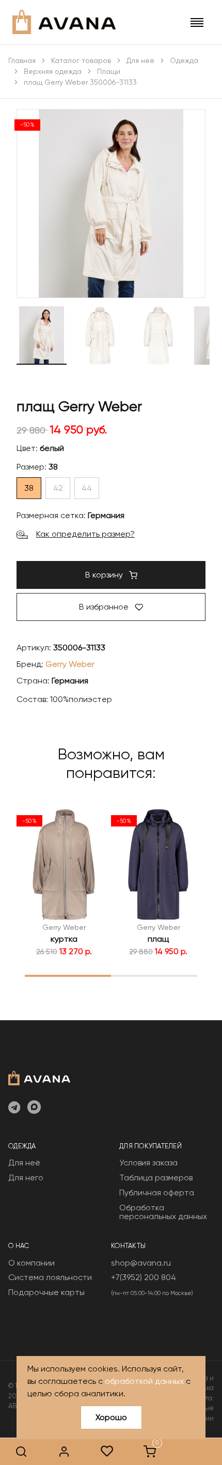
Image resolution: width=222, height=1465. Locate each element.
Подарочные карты (46, 1292)
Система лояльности (50, 1277)
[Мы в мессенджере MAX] (34, 1108)
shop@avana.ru (141, 1263)
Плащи (108, 71)
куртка (64, 939)
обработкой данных (144, 1381)
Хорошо (111, 1417)
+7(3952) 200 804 (143, 1277)
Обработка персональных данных (163, 1212)
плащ (158, 939)
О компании (31, 1263)
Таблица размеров (156, 1177)
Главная (22, 60)
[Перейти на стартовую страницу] (64, 22)
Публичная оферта (156, 1192)
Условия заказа (148, 1162)
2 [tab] (154, 975)
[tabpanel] (64, 882)
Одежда (184, 60)
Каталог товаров (81, 60)
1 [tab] (68, 975)
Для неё (140, 60)
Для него (25, 1177)
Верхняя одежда (53, 71)
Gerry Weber (69, 664)
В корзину (105, 575)
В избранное (105, 607)
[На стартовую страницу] (39, 1077)
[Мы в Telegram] (14, 1108)
